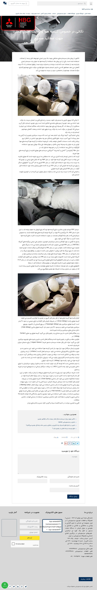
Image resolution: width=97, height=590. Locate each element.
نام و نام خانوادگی (73, 477)
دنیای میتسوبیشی (61, 13)
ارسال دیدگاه (73, 496)
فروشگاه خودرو (79, 13)
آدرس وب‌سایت (74, 486)
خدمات (54, 13)
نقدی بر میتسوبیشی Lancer (66, 422)
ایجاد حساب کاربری (20, 13)
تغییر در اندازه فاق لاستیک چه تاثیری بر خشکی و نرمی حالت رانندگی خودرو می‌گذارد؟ (50, 425)
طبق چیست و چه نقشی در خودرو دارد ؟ (63, 428)
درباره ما (28, 13)
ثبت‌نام (29, 538)
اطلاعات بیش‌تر (86, 579)
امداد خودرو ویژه (35, 13)
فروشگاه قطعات (71, 13)
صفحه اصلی (88, 13)
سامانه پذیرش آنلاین (46, 13)
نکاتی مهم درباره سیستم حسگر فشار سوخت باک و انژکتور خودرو (56, 419)
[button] (6, 3)
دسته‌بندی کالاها (86, 9)
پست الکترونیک (42, 477)
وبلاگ (55, 437)
